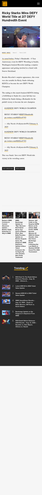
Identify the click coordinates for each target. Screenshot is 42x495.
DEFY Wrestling (8, 168)
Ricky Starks (20, 168)
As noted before (8, 58)
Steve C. (15, 52)
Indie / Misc (6, 52)
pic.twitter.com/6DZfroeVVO (15, 117)
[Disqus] (21, 396)
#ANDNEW (9, 108)
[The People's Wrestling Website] (4, 3)
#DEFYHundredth (26, 114)
